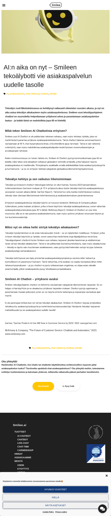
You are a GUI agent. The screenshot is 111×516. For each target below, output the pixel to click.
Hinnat (18, 454)
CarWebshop (25, 450)
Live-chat (23, 443)
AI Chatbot (24, 436)
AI (7, 94)
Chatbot (22, 439)
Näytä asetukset (55, 505)
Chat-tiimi (23, 447)
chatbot (44, 94)
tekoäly (53, 94)
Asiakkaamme (22, 457)
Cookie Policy (48, 512)
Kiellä (55, 497)
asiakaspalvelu (17, 94)
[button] (106, 475)
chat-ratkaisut (32, 94)
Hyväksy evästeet (56, 489)
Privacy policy (61, 512)
